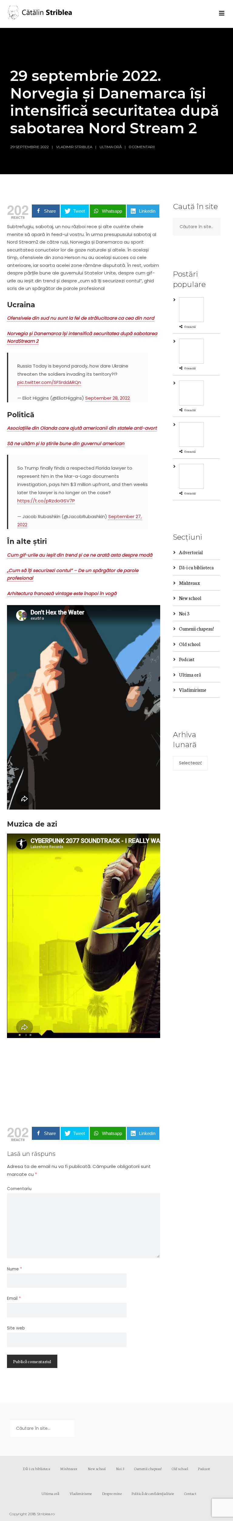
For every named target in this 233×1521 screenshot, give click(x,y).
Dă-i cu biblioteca (196, 567)
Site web (16, 1328)
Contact (190, 1493)
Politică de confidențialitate (153, 1493)
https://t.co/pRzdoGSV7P (46, 501)
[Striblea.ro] (40, 14)
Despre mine (112, 1493)
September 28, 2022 (107, 398)
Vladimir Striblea (74, 147)
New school (190, 598)
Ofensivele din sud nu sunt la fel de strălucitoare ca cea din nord (80, 318)
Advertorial (191, 552)
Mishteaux (189, 583)
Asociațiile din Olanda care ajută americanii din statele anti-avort (82, 428)
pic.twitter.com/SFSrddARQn (49, 382)
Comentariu (19, 1189)
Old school (190, 644)
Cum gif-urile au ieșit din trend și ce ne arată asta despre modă (79, 555)
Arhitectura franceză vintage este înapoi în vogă (61, 593)
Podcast (186, 659)
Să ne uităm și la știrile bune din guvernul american (65, 443)
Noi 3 (184, 613)
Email (14, 1298)
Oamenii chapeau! (196, 628)
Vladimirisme (192, 690)
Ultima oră (111, 147)
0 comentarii (142, 147)
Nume (14, 1269)
